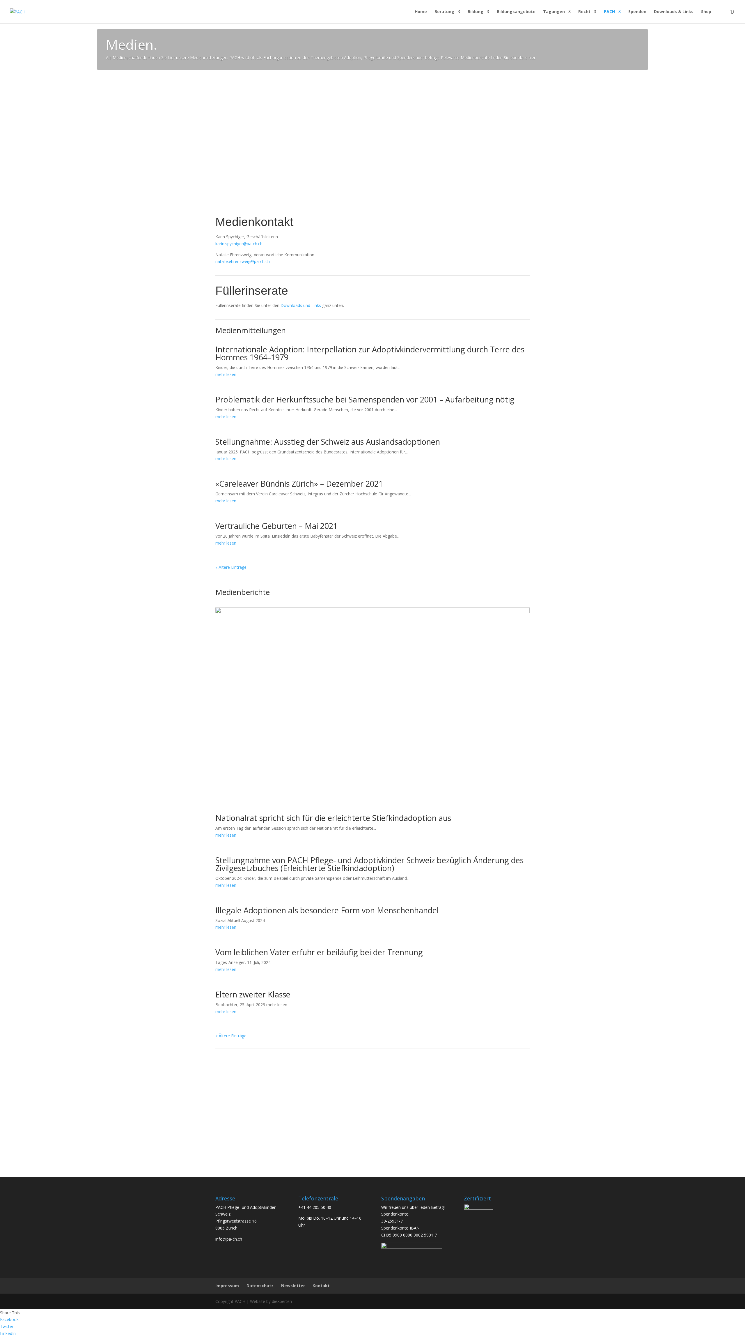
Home (421, 12)
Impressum (227, 1285)
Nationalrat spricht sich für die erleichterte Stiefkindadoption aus (333, 818)
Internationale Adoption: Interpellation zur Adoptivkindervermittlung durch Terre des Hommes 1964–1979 (369, 353)
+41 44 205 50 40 (314, 1207)
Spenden (637, 12)
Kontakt (321, 1285)
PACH (609, 12)
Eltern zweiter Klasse (252, 994)
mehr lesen (225, 374)
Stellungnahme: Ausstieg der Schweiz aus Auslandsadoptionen (327, 441)
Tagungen (554, 12)
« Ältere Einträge (230, 567)
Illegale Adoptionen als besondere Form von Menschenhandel (327, 910)
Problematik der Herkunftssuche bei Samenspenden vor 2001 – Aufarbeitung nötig (365, 399)
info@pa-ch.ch (228, 1239)
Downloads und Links (301, 305)
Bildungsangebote (516, 12)
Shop (706, 12)
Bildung (475, 12)
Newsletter (293, 1285)
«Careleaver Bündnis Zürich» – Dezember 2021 (299, 483)
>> (248, 1113)
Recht (584, 12)
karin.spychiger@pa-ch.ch (238, 243)
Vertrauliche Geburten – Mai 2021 (276, 525)
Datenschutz (260, 1285)
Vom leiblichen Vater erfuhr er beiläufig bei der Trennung (319, 952)
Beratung (444, 12)
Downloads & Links (673, 12)
